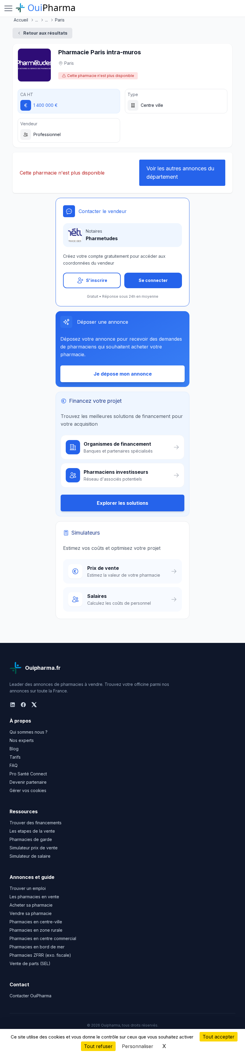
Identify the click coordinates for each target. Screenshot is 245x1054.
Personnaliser (137, 1046)
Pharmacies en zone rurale (36, 930)
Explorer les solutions (122, 503)
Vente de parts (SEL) (30, 963)
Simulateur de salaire (30, 856)
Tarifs (15, 757)
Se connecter (153, 280)
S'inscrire (96, 280)
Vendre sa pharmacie (31, 913)
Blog (14, 748)
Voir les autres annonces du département (180, 172)
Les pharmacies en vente (34, 896)
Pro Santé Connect (28, 773)
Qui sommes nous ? (29, 731)
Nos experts (22, 740)
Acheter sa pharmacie (31, 905)
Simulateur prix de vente (34, 847)
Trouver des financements (36, 822)
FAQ (14, 765)
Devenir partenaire (28, 782)
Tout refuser (98, 1046)
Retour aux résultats (45, 33)
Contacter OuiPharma (30, 995)
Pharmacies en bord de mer (37, 946)
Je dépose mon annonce (123, 374)
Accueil (21, 19)
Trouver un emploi (28, 888)
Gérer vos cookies (28, 790)
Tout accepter (219, 1037)
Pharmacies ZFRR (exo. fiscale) (40, 955)
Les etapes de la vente (32, 831)
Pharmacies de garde (31, 839)
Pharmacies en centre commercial (43, 938)
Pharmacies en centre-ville (36, 921)
